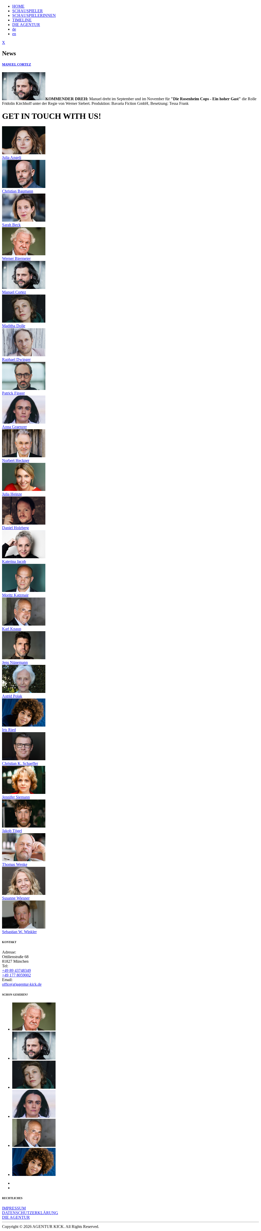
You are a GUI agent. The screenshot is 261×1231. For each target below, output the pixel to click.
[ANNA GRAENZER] (34, 1116)
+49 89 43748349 (16, 970)
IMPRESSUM (14, 1208)
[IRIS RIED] (34, 1174)
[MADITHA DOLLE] (34, 1087)
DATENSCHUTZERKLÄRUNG (30, 1213)
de (14, 29)
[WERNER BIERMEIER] (34, 1029)
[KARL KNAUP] (34, 1145)
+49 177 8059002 (16, 975)
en (14, 34)
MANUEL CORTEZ (16, 64)
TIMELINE (22, 20)
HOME (18, 6)
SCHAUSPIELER (27, 11)
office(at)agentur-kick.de (22, 984)
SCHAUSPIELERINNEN (34, 15)
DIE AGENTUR (26, 24)
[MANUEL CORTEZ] (34, 1058)
